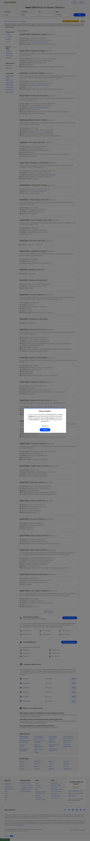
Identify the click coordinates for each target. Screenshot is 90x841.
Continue (45, 430)
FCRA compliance (50, 418)
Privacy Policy (50, 414)
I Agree (46, 426)
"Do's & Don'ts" (34, 419)
